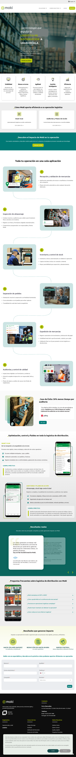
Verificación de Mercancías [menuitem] (33, 730)
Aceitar (53, 750)
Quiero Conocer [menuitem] (56, 727)
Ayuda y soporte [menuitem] (56, 730)
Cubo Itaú (10, 713)
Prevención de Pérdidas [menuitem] (32, 732)
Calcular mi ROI (38, 145)
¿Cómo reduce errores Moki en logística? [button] (39, 612)
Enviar (69, 686)
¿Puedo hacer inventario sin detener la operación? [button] (42, 607)
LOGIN (65, 8)
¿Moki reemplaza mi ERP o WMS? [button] (37, 595)
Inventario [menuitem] (29, 727)
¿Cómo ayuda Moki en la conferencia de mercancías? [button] (42, 599)
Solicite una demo (26, 60)
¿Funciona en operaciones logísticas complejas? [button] (41, 603)
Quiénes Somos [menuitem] (56, 725)
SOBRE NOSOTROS (54, 8)
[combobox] (55, 680)
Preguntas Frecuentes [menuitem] (57, 732)
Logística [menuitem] (4, 727)
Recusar (65, 750)
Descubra (72, 8)
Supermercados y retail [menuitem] (7, 725)
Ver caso (43, 422)
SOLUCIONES (42, 8)
